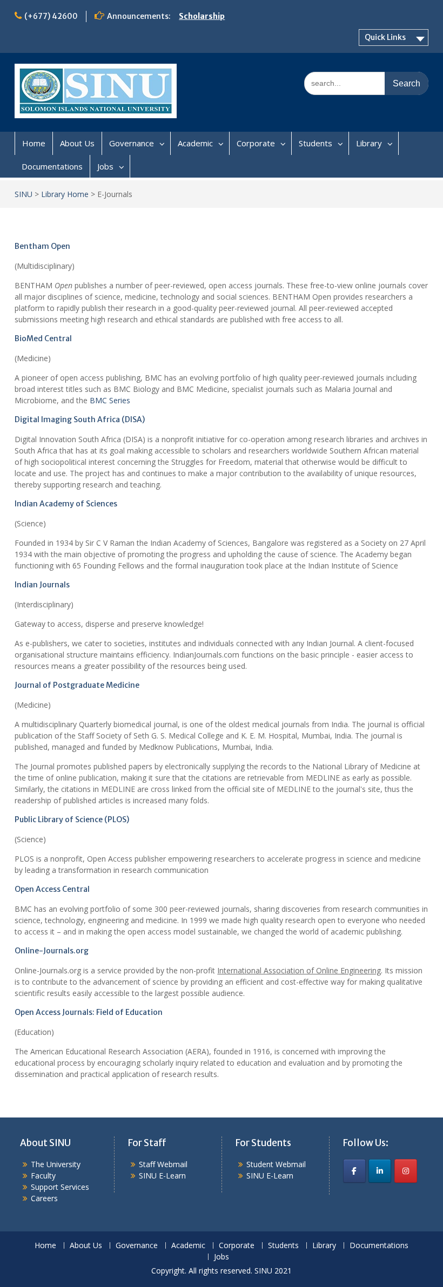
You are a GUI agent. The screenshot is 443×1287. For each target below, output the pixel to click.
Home (33, 143)
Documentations (52, 166)
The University (55, 1164)
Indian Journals (42, 585)
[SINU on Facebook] (354, 1171)
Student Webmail (276, 1164)
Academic (195, 143)
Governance (131, 143)
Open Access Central (52, 889)
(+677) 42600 (51, 16)
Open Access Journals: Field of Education (89, 1012)
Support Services (60, 1187)
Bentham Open (42, 246)
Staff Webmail (163, 1164)
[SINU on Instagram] (405, 1171)
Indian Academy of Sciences (66, 504)
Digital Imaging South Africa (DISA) (80, 419)
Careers (44, 1198)
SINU (23, 194)
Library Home (65, 194)
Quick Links (385, 37)
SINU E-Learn (162, 1175)
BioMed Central (43, 338)
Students (315, 143)
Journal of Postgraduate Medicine (77, 685)
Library (369, 143)
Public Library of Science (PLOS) (72, 819)
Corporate (256, 143)
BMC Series (110, 400)
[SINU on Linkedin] (379, 1171)
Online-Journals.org (52, 951)
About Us (77, 143)
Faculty (43, 1175)
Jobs (105, 166)
